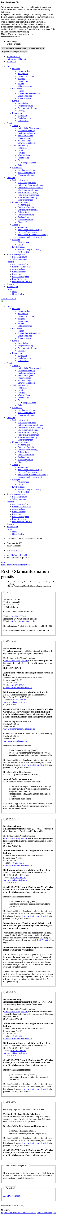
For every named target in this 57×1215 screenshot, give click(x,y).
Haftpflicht (22, 148)
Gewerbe (11, 177)
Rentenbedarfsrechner (21, 267)
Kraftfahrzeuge (18, 247)
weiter (4, 562)
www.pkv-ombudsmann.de (15, 741)
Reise (20, 165)
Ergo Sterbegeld (19, 279)
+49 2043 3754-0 (14, 550)
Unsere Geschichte (26, 76)
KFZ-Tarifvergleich (20, 276)
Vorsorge (16, 125)
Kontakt (15, 101)
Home (9, 66)
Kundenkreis (17, 88)
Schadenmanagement (16, 254)
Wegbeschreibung (25, 106)
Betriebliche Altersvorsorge (30, 128)
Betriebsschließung (26, 215)
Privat (9, 123)
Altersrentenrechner (20, 264)
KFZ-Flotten (23, 252)
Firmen (21, 91)
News (9, 289)
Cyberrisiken (23, 212)
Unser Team (23, 81)
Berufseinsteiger (25, 96)
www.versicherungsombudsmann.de (19, 729)
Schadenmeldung (19, 257)
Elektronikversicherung (28, 192)
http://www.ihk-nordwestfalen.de (17, 687)
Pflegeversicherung (26, 175)
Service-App (12, 286)
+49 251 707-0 (17, 685)
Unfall (20, 150)
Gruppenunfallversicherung (30, 237)
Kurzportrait (23, 73)
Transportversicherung (27, 197)
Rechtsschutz (23, 158)
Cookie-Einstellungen (46, 1212)
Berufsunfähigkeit (25, 135)
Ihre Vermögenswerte (27, 182)
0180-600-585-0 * (18, 700)
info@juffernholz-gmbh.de (18, 555)
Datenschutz (23, 120)
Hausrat (21, 153)
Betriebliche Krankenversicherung (33, 234)
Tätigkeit (21, 78)
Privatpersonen (24, 98)
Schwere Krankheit (26, 143)
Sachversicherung (20, 145)
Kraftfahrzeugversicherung (29, 249)
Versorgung (23, 227)
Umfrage (21, 111)
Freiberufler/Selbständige (29, 93)
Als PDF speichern (11, 1196)
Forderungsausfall (25, 219)
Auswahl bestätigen (36, 49)
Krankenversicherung (27, 170)
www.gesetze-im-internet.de (36, 765)
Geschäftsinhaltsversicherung (30, 187)
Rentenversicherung (26, 133)
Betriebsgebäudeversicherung (30, 185)
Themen (10, 284)
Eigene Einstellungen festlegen (14, 52)
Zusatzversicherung (26, 172)
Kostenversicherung (21, 202)
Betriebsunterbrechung (27, 210)
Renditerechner (18, 271)
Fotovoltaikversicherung (28, 195)
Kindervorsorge (24, 140)
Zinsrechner (17, 274)
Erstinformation (13, 56)
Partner (21, 83)
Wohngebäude (24, 155)
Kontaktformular (25, 103)
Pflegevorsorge (24, 138)
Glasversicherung (25, 200)
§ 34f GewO (42, 940)
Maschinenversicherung (28, 190)
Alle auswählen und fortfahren (14, 49)
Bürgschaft (22, 222)
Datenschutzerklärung (16, 59)
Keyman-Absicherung (27, 232)
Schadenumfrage (19, 259)
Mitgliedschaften (25, 86)
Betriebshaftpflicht (26, 207)
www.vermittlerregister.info (16, 660)
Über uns (16, 68)
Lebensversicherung (26, 130)
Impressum (11, 61)
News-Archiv (18, 294)
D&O (20, 244)
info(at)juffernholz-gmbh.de (23, 621)
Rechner (10, 262)
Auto (20, 160)
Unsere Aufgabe (25, 71)
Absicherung (23, 242)
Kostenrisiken (24, 205)
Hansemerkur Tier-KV (22, 281)
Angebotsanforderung (27, 108)
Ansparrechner (18, 269)
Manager (16, 239)
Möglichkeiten (29, 163)
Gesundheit (17, 167)
